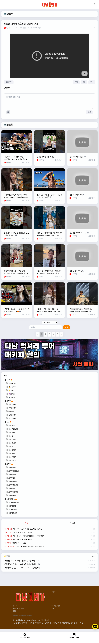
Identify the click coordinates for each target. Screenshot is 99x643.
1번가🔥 (9, 380)
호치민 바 (11, 478)
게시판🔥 (10, 401)
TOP (53, 592)
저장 (76, 82)
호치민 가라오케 (13, 471)
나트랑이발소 (12, 510)
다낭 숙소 (11, 426)
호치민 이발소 (13, 482)
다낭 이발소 (12, 440)
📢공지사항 (12, 384)
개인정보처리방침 (18, 608)
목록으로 (9, 82)
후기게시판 (12, 408)
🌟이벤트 (11, 391)
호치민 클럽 (12, 475)
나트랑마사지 (12, 513)
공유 (84, 82)
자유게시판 (12, 405)
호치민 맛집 (12, 496)
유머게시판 (12, 419)
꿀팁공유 (11, 412)
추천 (91, 82)
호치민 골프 (12, 489)
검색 (66, 327)
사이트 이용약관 (55, 606)
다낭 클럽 (11, 433)
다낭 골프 (11, 447)
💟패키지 (11, 394)
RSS (14, 611)
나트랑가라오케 (13, 503)
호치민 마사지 (13, 485)
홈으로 (15, 606)
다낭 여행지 (12, 450)
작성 (89, 112)
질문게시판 (12, 415)
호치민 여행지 (13, 492)
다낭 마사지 (12, 443)
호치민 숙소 (12, 468)
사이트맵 (52, 608)
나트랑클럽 (12, 506)
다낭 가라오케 (13, 429)
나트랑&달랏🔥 (12, 499)
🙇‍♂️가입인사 (12, 387)
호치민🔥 (10, 464)
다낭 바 (10, 436)
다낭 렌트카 (12, 461)
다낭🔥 (9, 422)
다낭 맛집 (11, 454)
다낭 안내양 (12, 457)
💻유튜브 (8, 14)
